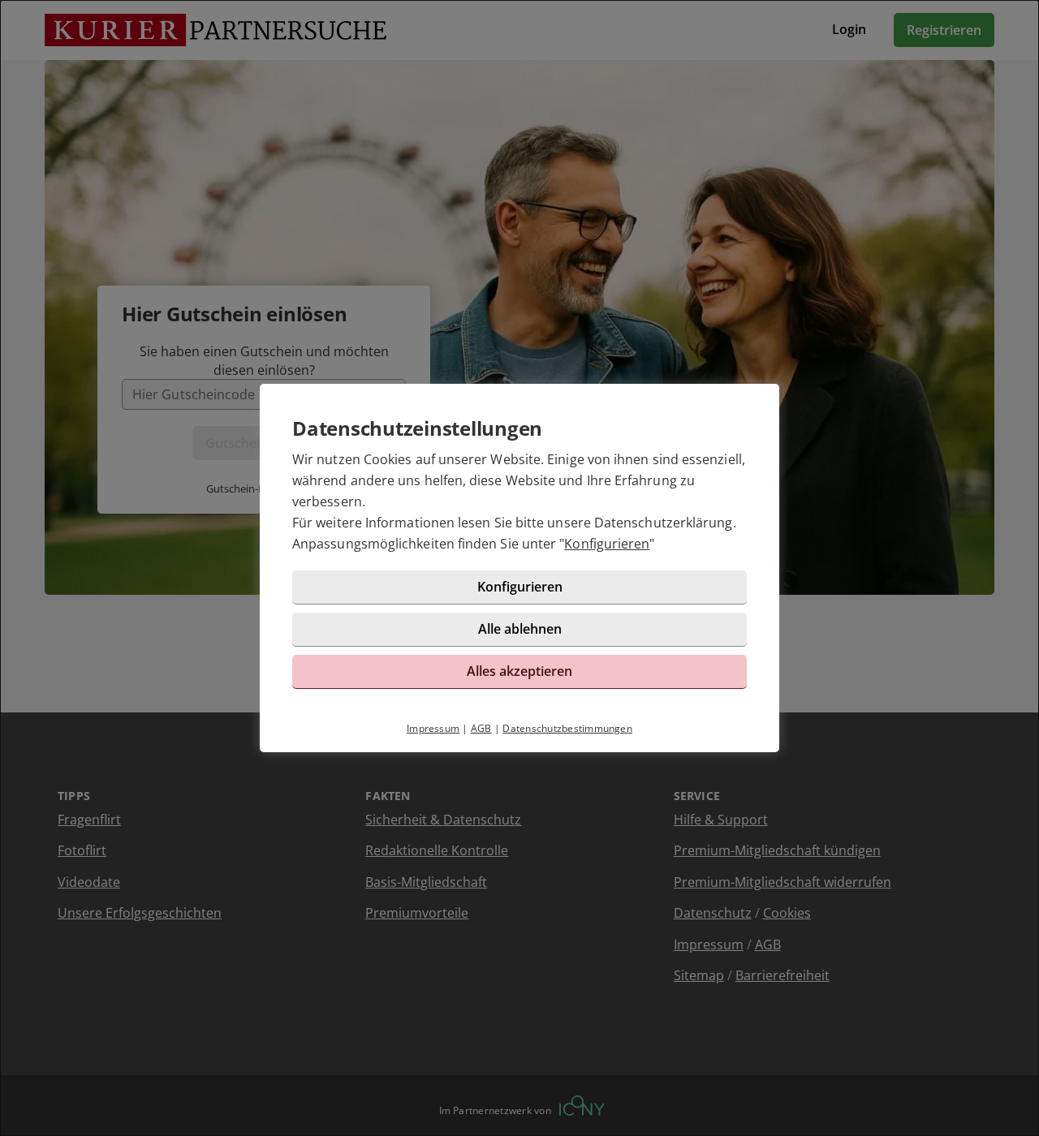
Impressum (433, 728)
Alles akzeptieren (519, 671)
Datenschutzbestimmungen (567, 728)
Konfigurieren (606, 544)
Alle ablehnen (520, 629)
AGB (481, 728)
